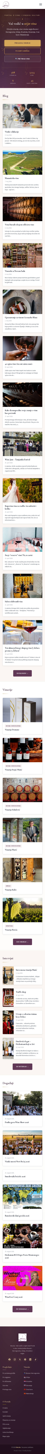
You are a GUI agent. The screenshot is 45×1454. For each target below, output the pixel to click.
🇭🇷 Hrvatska (28, 1381)
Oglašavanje (7, 1428)
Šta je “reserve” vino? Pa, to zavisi (18, 555)
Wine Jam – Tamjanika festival (17, 459)
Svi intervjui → (22, 1066)
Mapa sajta (6, 1436)
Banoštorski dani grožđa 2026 (17, 1215)
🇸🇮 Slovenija (28, 1385)
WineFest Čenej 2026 (14, 1297)
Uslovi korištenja (8, 1432)
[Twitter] (20, 1359)
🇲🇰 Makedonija (29, 1393)
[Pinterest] (25, 1359)
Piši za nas (6, 1424)
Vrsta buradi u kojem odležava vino (19, 224)
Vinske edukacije (12, 131)
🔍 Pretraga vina (22, 59)
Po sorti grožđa (22, 51)
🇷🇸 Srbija (27, 1377)
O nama (5, 1408)
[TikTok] (35, 1359)
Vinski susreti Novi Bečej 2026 (17, 1161)
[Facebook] (9, 1359)
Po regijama (6, 1377)
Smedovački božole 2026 (15, 1176)
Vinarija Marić (11, 849)
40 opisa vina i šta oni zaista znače (18, 364)
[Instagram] (15, 1359)
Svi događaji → (22, 1309)
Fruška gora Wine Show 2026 (17, 1122)
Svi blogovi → (22, 673)
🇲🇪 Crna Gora (28, 1389)
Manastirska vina (12, 178)
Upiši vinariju (7, 1416)
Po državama (7, 1381)
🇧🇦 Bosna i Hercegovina (32, 1373)
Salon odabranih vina (13, 601)
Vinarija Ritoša (11, 929)
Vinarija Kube (11, 889)
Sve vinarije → (22, 942)
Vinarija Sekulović (12, 809)
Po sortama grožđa (9, 1373)
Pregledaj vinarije (22, 43)
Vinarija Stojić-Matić (13, 769)
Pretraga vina (7, 1389)
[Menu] (40, 4)
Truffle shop (21, 992)
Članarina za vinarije (9, 1420)
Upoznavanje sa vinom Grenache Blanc (21, 317)
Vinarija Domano (12, 729)
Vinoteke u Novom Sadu (15, 271)
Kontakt (5, 1412)
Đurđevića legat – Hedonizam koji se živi (25, 1042)
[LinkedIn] (30, 1359)
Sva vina (5, 1385)
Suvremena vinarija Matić (26, 970)
